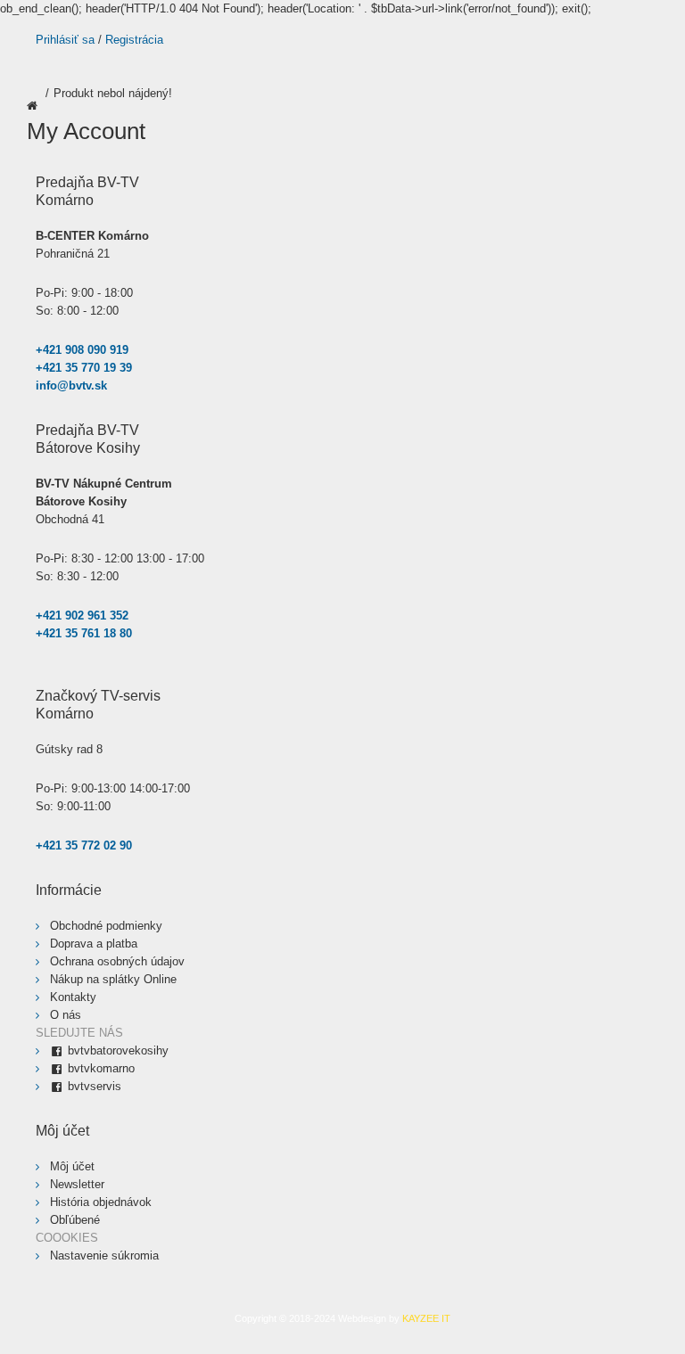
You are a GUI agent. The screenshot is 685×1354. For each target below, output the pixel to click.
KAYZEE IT (426, 1318)
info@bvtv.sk (71, 385)
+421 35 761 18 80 (84, 633)
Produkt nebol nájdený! (113, 93)
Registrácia (134, 39)
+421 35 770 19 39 (84, 367)
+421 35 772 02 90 (84, 845)
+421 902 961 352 (82, 615)
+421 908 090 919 (82, 350)
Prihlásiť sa (65, 39)
